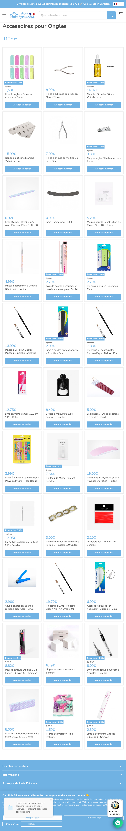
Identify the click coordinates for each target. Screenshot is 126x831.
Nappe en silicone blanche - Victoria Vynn (20, 159)
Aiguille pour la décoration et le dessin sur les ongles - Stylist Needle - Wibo (63, 289)
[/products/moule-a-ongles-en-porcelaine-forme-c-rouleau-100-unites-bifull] (63, 514)
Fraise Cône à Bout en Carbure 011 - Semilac (21, 543)
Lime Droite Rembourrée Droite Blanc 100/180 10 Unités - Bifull (22, 737)
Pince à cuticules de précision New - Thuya (62, 95)
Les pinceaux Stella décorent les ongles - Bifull (102, 415)
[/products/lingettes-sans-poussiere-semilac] (63, 642)
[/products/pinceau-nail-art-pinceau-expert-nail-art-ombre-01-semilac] (63, 578)
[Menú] (121, 801)
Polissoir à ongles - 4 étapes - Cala (103, 287)
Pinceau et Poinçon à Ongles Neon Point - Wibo (21, 287)
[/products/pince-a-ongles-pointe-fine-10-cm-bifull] (63, 131)
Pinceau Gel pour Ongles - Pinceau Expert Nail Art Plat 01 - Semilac (102, 353)
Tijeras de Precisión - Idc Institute (59, 735)
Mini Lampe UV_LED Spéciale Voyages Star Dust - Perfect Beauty (103, 481)
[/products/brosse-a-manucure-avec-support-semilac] (63, 386)
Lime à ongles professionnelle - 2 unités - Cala (62, 351)
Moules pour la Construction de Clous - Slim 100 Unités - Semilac (104, 225)
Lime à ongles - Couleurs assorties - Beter (18, 96)
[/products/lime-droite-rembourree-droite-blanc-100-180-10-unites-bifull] (22, 706)
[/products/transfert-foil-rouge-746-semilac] (104, 514)
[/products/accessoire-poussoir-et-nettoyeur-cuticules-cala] (104, 578)
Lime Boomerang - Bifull (59, 222)
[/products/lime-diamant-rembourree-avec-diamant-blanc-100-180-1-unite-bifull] (22, 195)
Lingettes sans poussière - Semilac (60, 671)
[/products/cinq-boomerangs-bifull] (63, 195)
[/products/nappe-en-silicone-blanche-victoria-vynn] (22, 131)
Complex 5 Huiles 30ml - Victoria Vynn (100, 96)
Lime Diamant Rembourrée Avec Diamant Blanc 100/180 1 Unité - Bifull (21, 225)
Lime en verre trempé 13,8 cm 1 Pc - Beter (21, 415)
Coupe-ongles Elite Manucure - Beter (104, 160)
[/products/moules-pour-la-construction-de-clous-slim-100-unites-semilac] (104, 195)
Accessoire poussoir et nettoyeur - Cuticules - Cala (102, 607)
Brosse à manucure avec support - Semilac (59, 415)
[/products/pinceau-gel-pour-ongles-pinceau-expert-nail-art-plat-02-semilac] (22, 322)
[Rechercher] (111, 15)
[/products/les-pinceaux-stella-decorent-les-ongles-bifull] (104, 386)
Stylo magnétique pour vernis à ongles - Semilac (103, 671)
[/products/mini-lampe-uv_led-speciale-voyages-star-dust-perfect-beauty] (104, 450)
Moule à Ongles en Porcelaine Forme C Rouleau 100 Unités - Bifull (62, 545)
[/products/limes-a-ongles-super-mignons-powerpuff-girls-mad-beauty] (22, 450)
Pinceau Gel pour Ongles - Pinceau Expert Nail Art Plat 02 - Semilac (20, 353)
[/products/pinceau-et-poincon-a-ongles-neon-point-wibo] (22, 258)
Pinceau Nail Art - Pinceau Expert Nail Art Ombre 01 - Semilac (61, 609)
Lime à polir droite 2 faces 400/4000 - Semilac (101, 735)
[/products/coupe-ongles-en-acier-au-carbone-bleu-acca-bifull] (22, 578)
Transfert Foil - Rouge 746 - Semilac (102, 543)
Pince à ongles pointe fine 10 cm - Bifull (62, 159)
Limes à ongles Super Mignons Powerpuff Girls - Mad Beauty (22, 479)
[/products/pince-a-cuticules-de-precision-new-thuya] (63, 66)
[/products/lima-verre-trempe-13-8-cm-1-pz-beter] (22, 386)
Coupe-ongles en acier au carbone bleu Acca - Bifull (19, 607)
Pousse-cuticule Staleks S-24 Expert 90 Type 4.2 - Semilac (21, 671)
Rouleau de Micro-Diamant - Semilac (61, 479)
